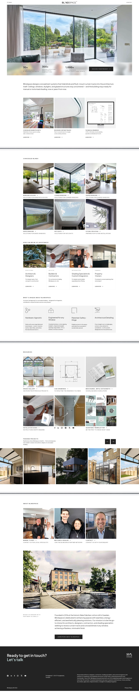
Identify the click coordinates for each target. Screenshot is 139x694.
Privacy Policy (128, 688)
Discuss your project (100, 69)
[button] (9, 2)
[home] (69, 2)
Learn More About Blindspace (68, 636)
